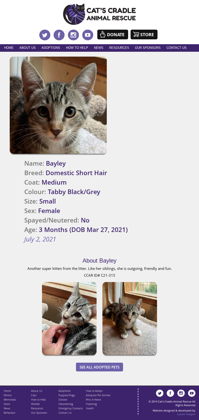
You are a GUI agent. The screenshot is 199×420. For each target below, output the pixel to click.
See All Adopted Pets (99, 367)
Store (147, 34)
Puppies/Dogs (66, 395)
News (98, 48)
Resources (119, 48)
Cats (33, 395)
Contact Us (176, 48)
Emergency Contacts (70, 408)
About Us (27, 48)
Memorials (10, 399)
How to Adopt (94, 391)
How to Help (77, 48)
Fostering (91, 404)
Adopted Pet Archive (98, 395)
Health (90, 408)
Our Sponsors (148, 48)
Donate (115, 34)
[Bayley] (69, 355)
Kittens (8, 395)
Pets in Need (93, 399)
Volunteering (65, 404)
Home (9, 48)
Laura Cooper (186, 414)
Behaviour (9, 412)
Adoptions (50, 48)
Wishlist (35, 404)
